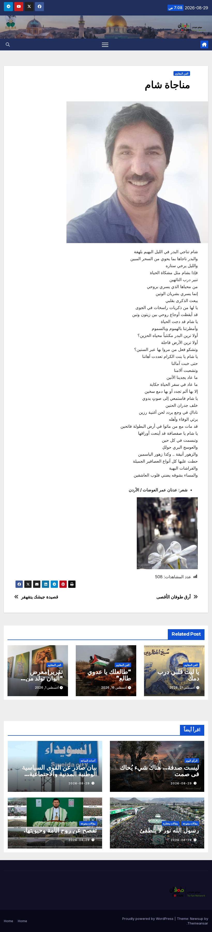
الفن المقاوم (181, 73)
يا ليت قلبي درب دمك (178, 675)
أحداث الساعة (88, 760)
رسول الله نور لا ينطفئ (169, 830)
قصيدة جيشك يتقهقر (39, 596)
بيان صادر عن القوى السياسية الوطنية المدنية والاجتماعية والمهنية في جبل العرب (59, 774)
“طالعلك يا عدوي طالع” (109, 675)
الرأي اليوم (192, 760)
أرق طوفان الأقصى (173, 596)
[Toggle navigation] (105, 45)
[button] (8, 44)
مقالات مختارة (170, 823)
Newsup (196, 918)
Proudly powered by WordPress (148, 918)
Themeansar (197, 923)
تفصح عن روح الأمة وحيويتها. (60, 830)
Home (22, 921)
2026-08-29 (181, 783)
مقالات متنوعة (190, 823)
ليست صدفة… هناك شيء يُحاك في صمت (159, 771)
